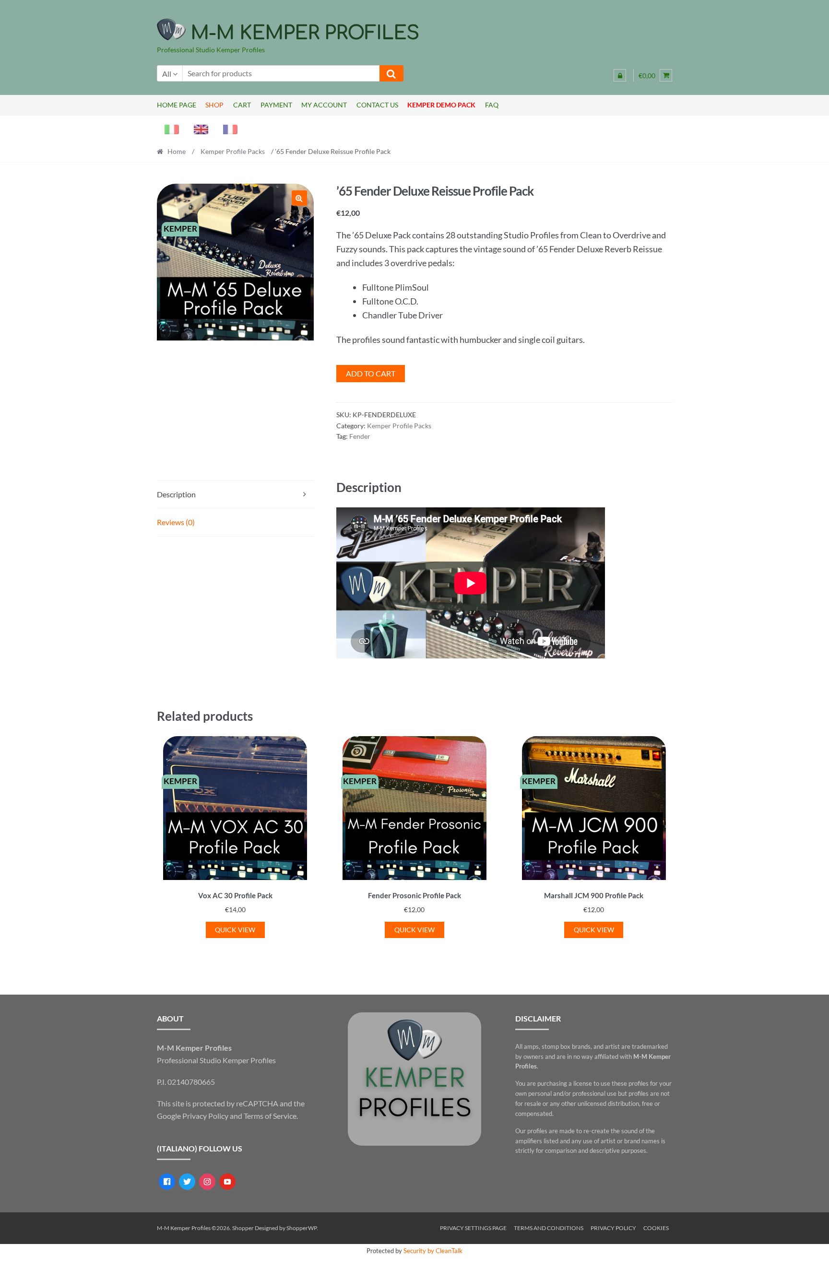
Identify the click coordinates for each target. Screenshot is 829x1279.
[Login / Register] (620, 75)
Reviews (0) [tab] (176, 522)
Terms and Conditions (548, 1228)
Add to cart (370, 373)
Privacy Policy (205, 1115)
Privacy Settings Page (473, 1228)
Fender (359, 436)
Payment (276, 105)
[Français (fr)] (226, 128)
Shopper (243, 1228)
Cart (242, 105)
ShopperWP (301, 1228)
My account (324, 105)
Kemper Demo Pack (441, 105)
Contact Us (377, 105)
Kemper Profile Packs (233, 151)
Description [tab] (176, 494)
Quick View (235, 930)
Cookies (656, 1228)
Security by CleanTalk (432, 1251)
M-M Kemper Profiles (304, 33)
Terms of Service (270, 1115)
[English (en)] (197, 128)
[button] (299, 198)
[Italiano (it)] (168, 128)
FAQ (491, 105)
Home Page (176, 105)
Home (176, 151)
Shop (214, 105)
